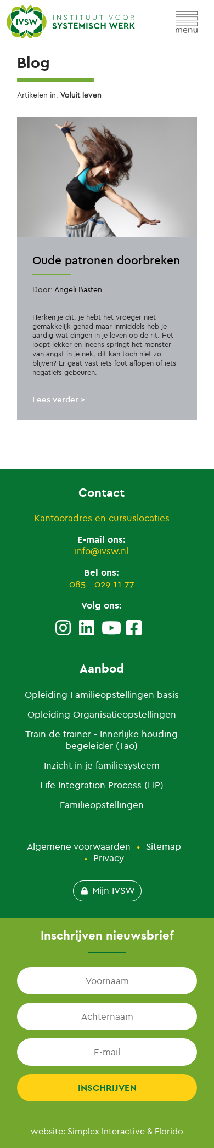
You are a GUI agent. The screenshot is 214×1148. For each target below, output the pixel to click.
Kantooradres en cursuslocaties (102, 518)
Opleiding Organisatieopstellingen (101, 714)
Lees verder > (58, 400)
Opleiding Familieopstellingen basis (102, 695)
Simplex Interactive (106, 1131)
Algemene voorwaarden (79, 847)
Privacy (108, 858)
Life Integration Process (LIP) (102, 785)
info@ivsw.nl (101, 551)
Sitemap (163, 847)
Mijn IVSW (113, 890)
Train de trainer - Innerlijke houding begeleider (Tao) (101, 740)
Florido (169, 1131)
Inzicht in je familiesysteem (102, 765)
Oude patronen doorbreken (106, 260)
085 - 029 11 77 (101, 584)
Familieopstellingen (102, 805)
